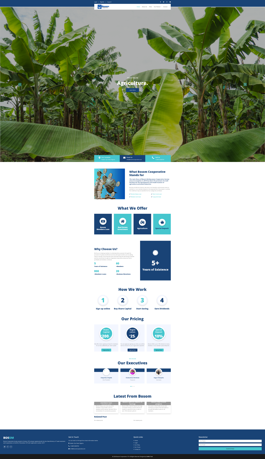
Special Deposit (162, 228)
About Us (144, 7)
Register (102, 2)
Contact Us (137, 449)
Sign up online (103, 308)
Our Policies (157, 7)
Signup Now (106, 350)
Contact (165, 7)
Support (109, 2)
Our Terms (137, 447)
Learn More (132, 90)
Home (138, 7)
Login (95, 2)
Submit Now (230, 449)
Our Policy (137, 445)
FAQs (150, 7)
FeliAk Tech (150, 456)
